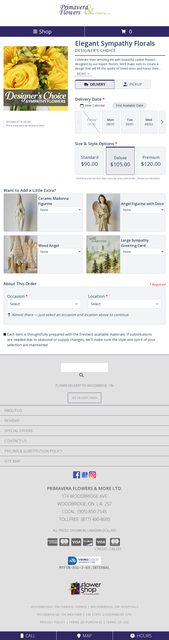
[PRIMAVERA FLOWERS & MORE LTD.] (84, 20)
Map (86, 636)
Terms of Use (117, 622)
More (81, 74)
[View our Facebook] (76, 476)
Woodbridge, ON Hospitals (114, 607)
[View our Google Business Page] (84, 476)
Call (29, 636)
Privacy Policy (52, 622)
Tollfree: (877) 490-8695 (84, 519)
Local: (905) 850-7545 (84, 511)
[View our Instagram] (92, 476)
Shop (45, 31)
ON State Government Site (109, 614)
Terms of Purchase (85, 622)
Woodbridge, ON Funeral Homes (59, 607)
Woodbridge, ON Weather (59, 614)
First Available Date (129, 105)
